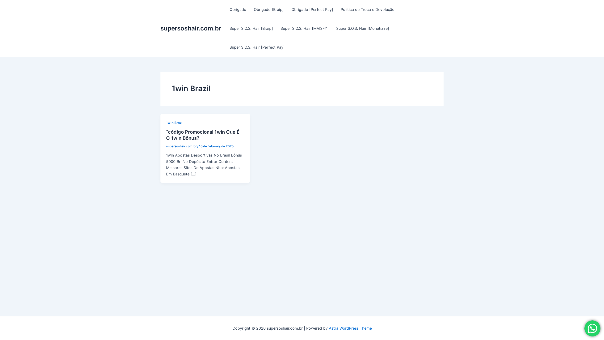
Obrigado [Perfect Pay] (312, 9)
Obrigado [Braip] (269, 9)
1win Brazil (175, 123)
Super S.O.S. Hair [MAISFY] (305, 28)
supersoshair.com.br (190, 28)
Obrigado (238, 9)
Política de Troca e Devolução (367, 9)
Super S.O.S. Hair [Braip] (251, 28)
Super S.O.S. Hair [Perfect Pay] (257, 47)
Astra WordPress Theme (350, 328)
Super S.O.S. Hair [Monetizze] (362, 28)
